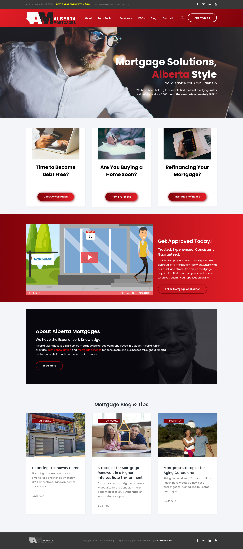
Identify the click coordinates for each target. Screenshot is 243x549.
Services (125, 18)
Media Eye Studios (163, 540)
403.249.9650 (46, 4)
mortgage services (89, 350)
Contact (168, 18)
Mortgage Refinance (187, 196)
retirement (176, 420)
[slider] (78, 293)
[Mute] (122, 293)
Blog (153, 18)
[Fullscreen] (133, 293)
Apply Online (202, 18)
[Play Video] (29, 293)
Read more (49, 365)
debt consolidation (59, 350)
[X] (203, 4)
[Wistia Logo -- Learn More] (144, 293)
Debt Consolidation (56, 196)
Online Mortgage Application (182, 289)
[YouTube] (216, 4)
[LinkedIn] (210, 4)
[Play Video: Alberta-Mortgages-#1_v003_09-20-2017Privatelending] (89, 257)
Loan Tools (104, 18)
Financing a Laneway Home (55, 467)
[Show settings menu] (127, 293)
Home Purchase (121, 196)
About (88, 18)
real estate (44, 420)
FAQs (141, 18)
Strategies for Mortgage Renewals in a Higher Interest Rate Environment (120, 472)
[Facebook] (197, 4)
